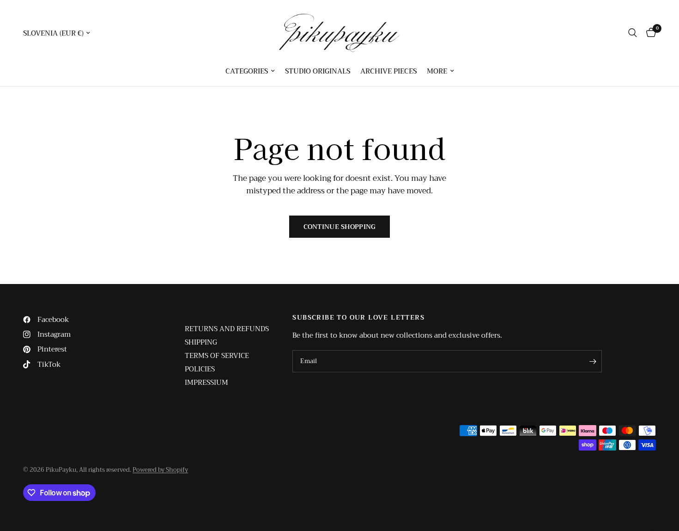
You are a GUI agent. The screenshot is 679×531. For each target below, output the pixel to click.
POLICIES (200, 369)
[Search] (633, 33)
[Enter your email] (592, 361)
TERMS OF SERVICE (217, 356)
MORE (437, 71)
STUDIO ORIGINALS (317, 71)
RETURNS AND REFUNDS (227, 329)
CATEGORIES (246, 71)
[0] (649, 33)
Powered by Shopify (160, 469)
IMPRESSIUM (206, 383)
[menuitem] (250, 71)
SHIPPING (201, 342)
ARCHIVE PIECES (388, 71)
